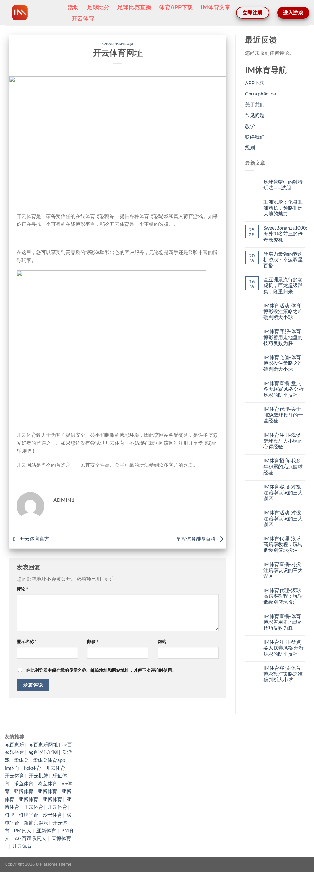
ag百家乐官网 (43, 752)
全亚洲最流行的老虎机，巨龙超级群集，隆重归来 (283, 285)
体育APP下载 (176, 7)
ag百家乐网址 (43, 744)
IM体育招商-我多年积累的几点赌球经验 (283, 466)
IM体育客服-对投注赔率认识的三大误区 (283, 492)
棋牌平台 (28, 815)
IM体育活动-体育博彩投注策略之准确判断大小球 (283, 311)
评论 (22, 588)
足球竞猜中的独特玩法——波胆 (283, 184)
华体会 (21, 760)
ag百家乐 (14, 744)
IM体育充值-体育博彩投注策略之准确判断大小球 (283, 363)
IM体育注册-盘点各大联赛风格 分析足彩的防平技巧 (283, 647)
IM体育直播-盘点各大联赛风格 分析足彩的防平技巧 (283, 389)
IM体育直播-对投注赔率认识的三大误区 (283, 569)
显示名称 (27, 641)
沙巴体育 (52, 815)
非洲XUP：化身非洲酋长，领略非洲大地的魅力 (283, 207)
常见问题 (255, 115)
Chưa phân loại (117, 44)
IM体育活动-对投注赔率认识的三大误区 (283, 518)
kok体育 (32, 768)
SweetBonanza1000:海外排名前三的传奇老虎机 (285, 233)
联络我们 (255, 137)
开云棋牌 (38, 775)
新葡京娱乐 (36, 822)
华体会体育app (49, 760)
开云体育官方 (34, 538)
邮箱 (92, 641)
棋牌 (9, 815)
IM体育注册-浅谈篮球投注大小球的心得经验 (283, 440)
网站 (162, 641)
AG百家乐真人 (31, 838)
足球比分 (98, 7)
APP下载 (254, 83)
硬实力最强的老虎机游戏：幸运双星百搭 (283, 259)
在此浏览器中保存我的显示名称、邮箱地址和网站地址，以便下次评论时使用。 (101, 670)
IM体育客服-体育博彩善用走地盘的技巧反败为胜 (283, 337)
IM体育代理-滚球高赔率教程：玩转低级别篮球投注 (283, 544)
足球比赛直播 (134, 7)
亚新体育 (46, 830)
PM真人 (23, 830)
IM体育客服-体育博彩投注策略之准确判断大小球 (283, 673)
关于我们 (255, 104)
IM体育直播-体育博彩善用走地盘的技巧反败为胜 (283, 622)
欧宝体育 (47, 783)
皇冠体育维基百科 (196, 538)
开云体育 (83, 18)
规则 (250, 147)
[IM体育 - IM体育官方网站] (32, 12)
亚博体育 (23, 791)
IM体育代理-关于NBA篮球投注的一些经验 (283, 414)
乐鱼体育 (23, 783)
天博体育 (61, 838)
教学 (250, 126)
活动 (73, 7)
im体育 (12, 768)
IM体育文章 (216, 7)
